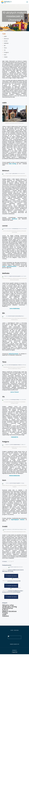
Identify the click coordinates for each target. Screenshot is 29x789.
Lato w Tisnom (14, 392)
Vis (4, 50)
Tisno (5, 48)
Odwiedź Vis (14, 437)
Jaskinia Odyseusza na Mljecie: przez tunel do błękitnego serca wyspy (13, 570)
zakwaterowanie (13, 354)
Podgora (6, 52)
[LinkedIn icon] (13, 652)
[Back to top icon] (26, 786)
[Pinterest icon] (15, 652)
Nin (5, 45)
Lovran (5, 41)
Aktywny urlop (8, 605)
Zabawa (5, 616)
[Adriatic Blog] (6, 2)
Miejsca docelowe (19, 23)
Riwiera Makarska (14, 475)
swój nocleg (12, 163)
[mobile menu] (27, 2)
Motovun (6, 38)
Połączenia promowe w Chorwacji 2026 (11, 581)
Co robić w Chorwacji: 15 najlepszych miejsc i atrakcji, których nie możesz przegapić (12, 591)
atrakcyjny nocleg (9, 607)
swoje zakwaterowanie (9, 266)
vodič (4, 614)
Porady (5, 613)
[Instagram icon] (16, 652)
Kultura (5, 610)
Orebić (5, 57)
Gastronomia (7, 608)
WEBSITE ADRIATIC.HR (14, 644)
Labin (5, 36)
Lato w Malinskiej (14, 308)
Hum (5, 54)
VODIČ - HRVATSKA (14, 630)
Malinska (6, 43)
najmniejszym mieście (17, 519)
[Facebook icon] (12, 652)
